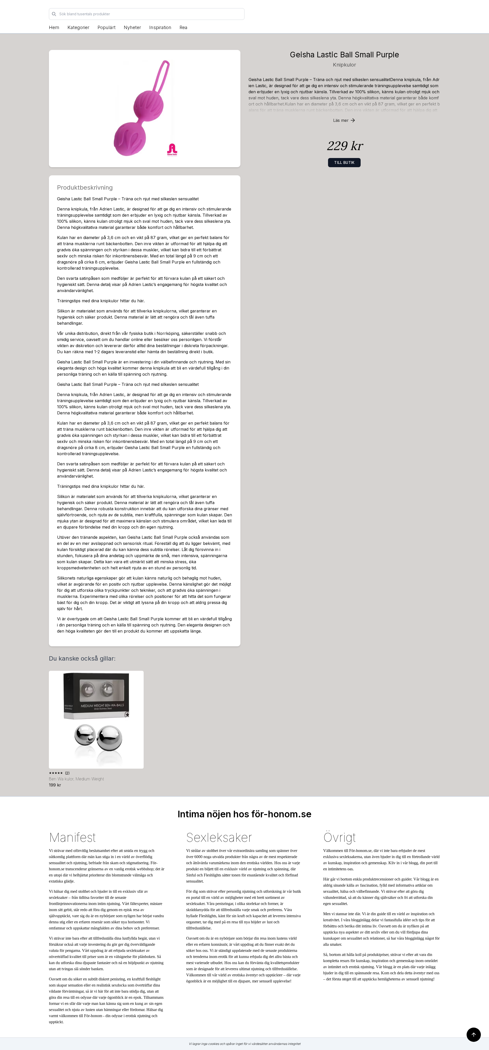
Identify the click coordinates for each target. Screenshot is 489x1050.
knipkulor (344, 65)
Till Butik (344, 162)
